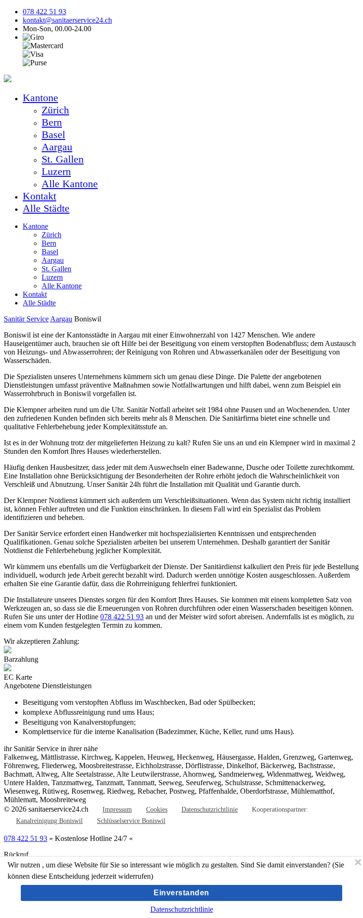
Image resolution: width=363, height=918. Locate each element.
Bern (52, 122)
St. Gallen (63, 159)
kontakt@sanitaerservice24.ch (67, 20)
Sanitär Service (26, 319)
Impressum (117, 809)
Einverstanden (181, 893)
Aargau (57, 147)
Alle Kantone (70, 184)
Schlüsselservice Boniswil (131, 820)
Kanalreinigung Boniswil (49, 820)
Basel (53, 134)
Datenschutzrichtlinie (210, 809)
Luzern (56, 171)
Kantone (40, 98)
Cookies (156, 809)
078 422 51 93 (44, 12)
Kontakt (39, 196)
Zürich (55, 110)
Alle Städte (46, 208)
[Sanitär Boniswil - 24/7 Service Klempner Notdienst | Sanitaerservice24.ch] (7, 80)
